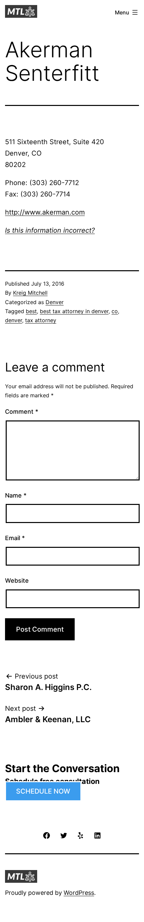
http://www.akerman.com (45, 212)
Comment (21, 411)
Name (15, 495)
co (115, 311)
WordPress (79, 892)
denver (13, 320)
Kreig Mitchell (30, 292)
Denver (55, 302)
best (31, 311)
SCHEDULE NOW (43, 791)
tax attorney (40, 320)
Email (15, 537)
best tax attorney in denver (74, 311)
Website (17, 580)
